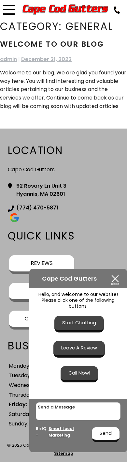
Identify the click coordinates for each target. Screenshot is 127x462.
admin (8, 59)
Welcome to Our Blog (52, 44)
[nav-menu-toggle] (9, 9)
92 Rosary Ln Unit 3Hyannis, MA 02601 (41, 190)
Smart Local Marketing (61, 432)
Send (106, 433)
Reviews (42, 263)
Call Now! (79, 373)
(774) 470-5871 (37, 207)
